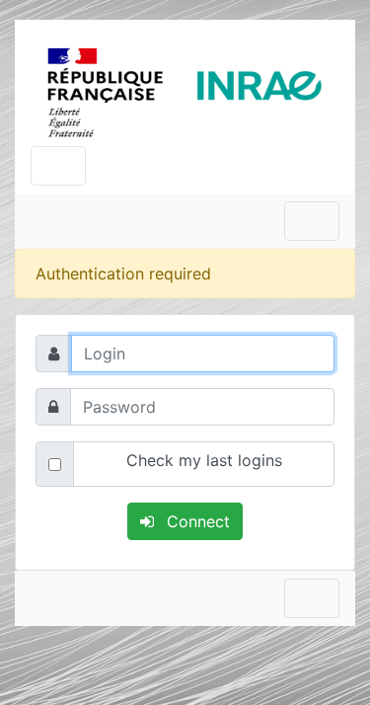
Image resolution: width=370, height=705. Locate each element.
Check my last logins (204, 460)
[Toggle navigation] (58, 166)
